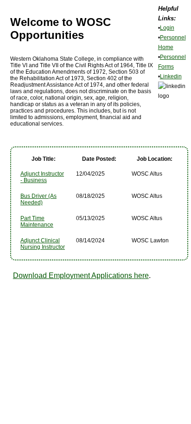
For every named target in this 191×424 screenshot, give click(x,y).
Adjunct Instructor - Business (42, 177)
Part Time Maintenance (36, 221)
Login (167, 28)
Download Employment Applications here (81, 275)
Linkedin (171, 76)
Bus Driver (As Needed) (38, 199)
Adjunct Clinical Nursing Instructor (42, 243)
